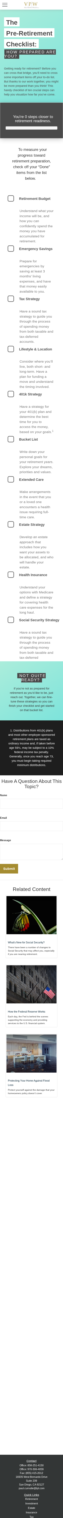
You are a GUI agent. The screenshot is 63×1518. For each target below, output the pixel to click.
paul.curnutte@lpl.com (31, 1488)
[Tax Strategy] (11, 298)
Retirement (31, 1499)
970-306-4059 (35, 1469)
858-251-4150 (35, 1465)
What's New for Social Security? (26, 942)
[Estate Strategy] (11, 524)
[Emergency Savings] (11, 248)
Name (3, 795)
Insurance (31, 1512)
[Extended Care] (11, 479)
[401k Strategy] (11, 394)
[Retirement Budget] (11, 198)
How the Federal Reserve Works (26, 1011)
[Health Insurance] (11, 574)
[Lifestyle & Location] (11, 349)
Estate (31, 1508)
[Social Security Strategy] (11, 620)
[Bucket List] (11, 439)
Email (3, 817)
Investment (31, 1503)
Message (5, 840)
